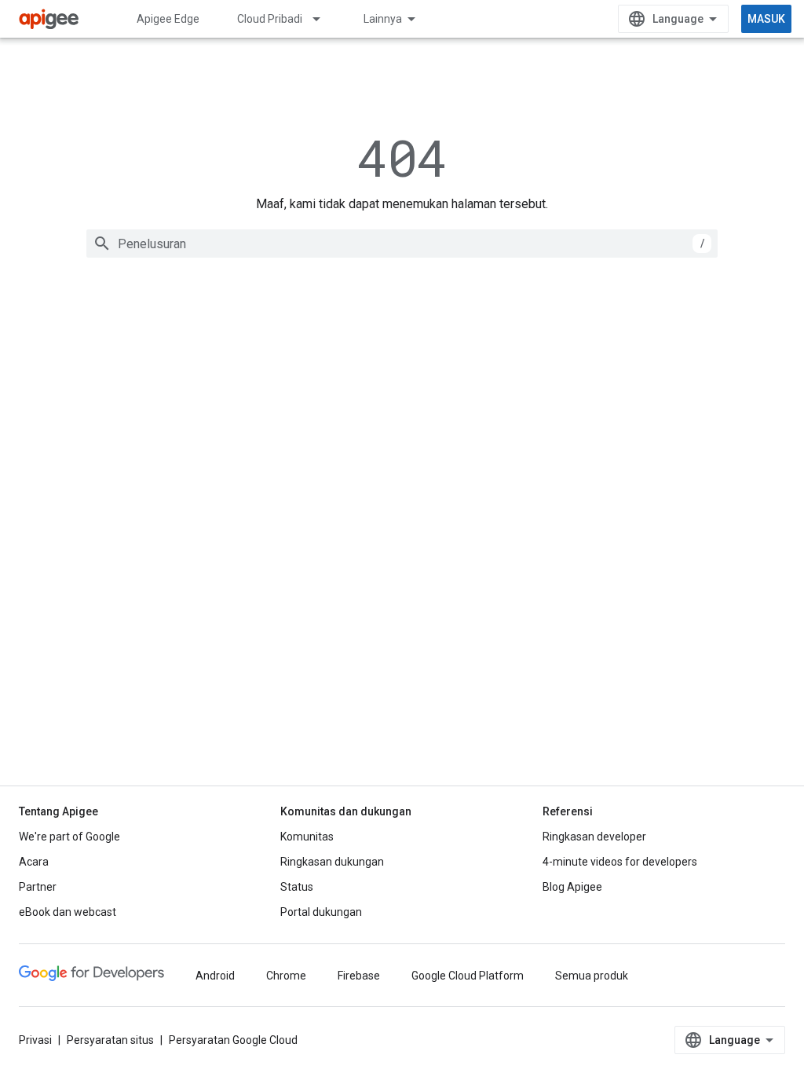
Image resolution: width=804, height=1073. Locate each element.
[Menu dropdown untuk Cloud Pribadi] (323, 19)
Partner (38, 887)
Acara (34, 861)
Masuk (766, 19)
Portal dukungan (321, 912)
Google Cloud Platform (467, 975)
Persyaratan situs (110, 1040)
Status (296, 887)
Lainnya (383, 19)
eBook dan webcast (67, 912)
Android (215, 975)
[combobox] (402, 243)
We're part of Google (69, 836)
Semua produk (591, 975)
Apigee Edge (168, 19)
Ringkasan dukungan (332, 861)
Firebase (359, 975)
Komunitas (307, 836)
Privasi (35, 1040)
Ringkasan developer (594, 836)
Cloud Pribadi (269, 19)
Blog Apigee (572, 887)
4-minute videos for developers (620, 861)
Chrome (286, 975)
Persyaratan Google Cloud (233, 1040)
